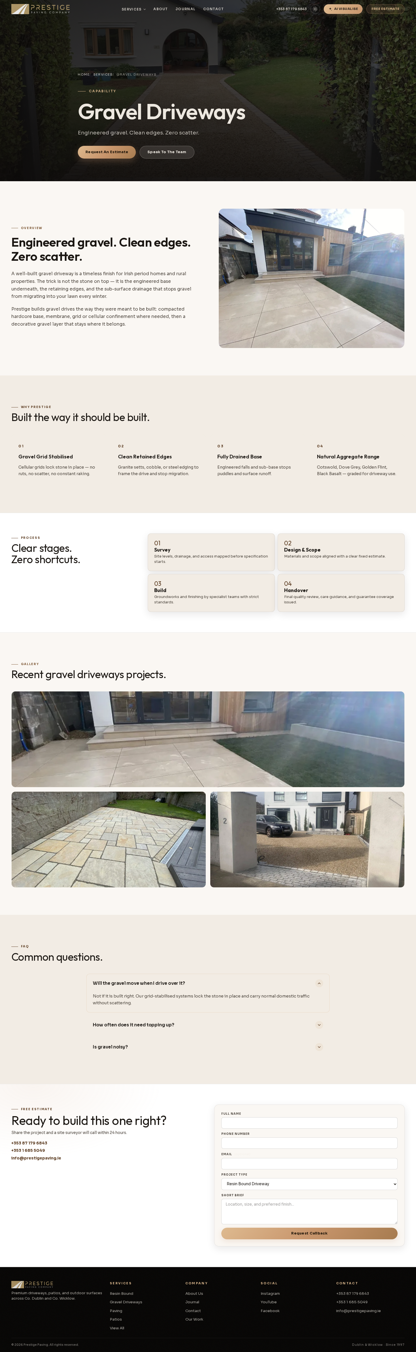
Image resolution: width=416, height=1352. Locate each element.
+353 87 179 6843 (291, 9)
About (160, 9)
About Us (194, 1293)
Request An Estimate (106, 152)
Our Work (194, 1319)
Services (131, 9)
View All (117, 1328)
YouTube (269, 1302)
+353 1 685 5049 (28, 1150)
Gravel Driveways (126, 1302)
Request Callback (309, 1233)
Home (83, 74)
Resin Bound (121, 1293)
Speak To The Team (166, 152)
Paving (116, 1310)
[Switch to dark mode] (315, 9)
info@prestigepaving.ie (36, 1158)
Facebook (270, 1310)
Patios (116, 1319)
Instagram (270, 1293)
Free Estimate (386, 9)
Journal (185, 9)
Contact (213, 9)
